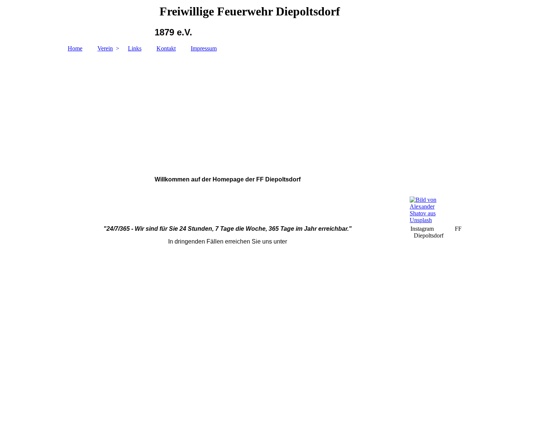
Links (134, 48)
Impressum (204, 48)
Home (75, 48)
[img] (276, 110)
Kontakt (166, 48)
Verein (105, 48)
